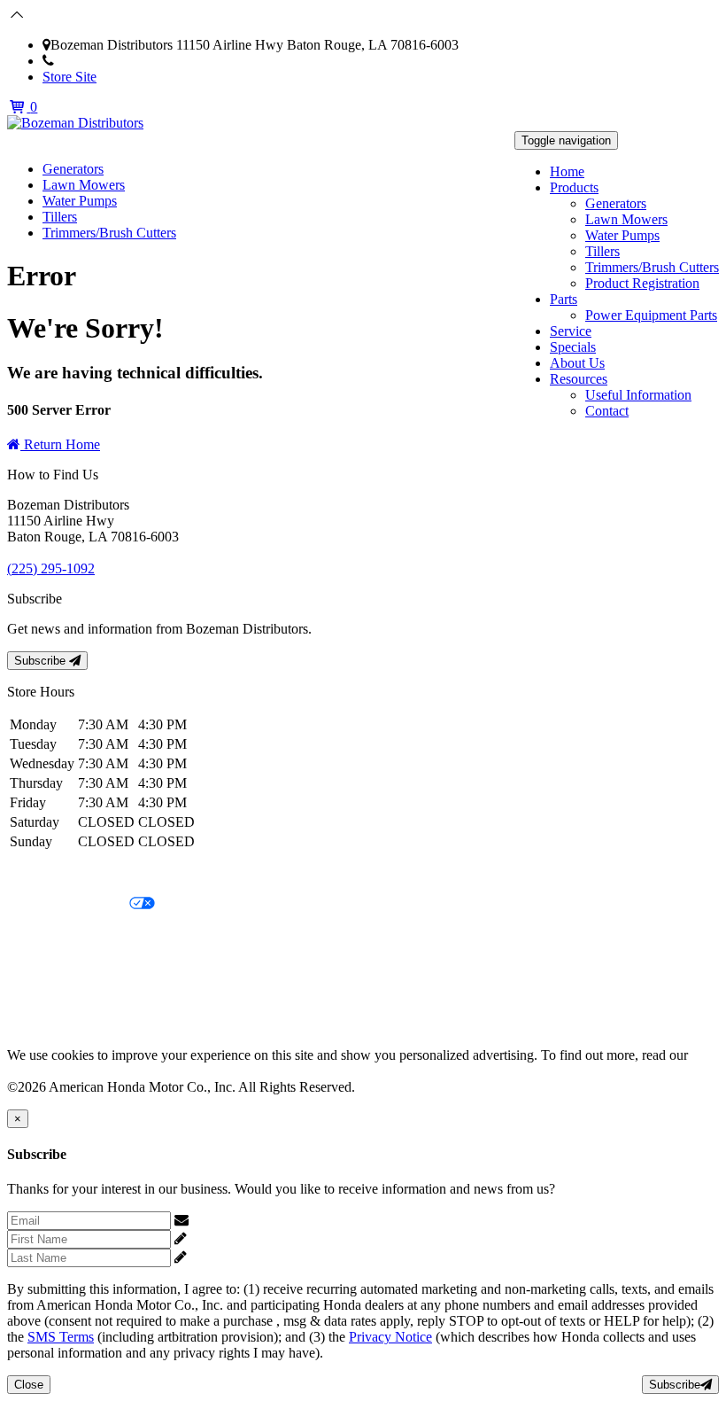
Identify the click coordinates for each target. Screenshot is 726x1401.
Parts (563, 299)
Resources (578, 378)
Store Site (69, 76)
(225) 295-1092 (98, 60)
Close (28, 1384)
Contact (607, 410)
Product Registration (642, 283)
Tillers (602, 251)
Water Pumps (622, 235)
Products (574, 187)
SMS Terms (40, 964)
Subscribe (41, 660)
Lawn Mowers (626, 219)
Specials (573, 346)
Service (570, 331)
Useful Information (638, 394)
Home (567, 171)
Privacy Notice (48, 874)
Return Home (60, 444)
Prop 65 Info (42, 994)
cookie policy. (46, 1070)
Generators (615, 203)
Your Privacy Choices (68, 904)
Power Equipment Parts (651, 315)
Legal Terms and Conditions (86, 934)
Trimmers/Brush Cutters (652, 267)
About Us (577, 362)
